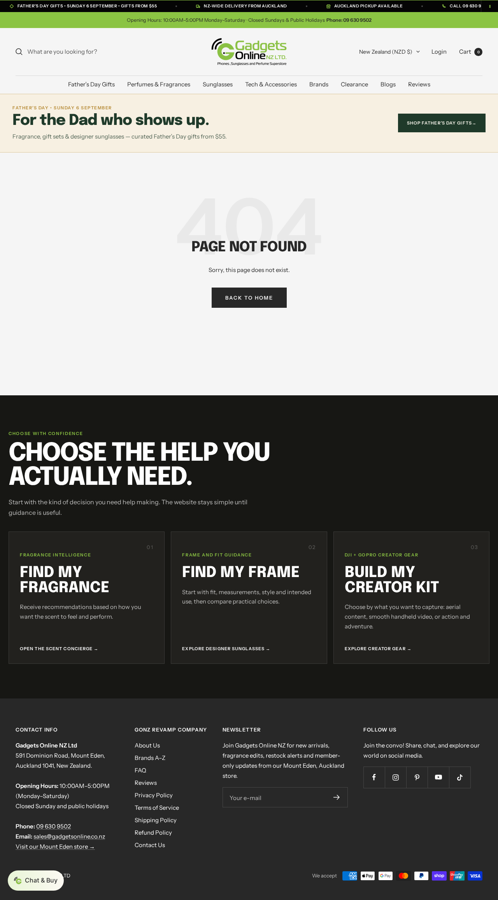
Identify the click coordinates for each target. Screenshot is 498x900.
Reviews (419, 84)
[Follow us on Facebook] (374, 777)
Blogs (388, 84)
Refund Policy (153, 832)
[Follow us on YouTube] (438, 777)
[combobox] (85, 52)
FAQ (140, 770)
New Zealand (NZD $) (385, 51)
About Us (147, 745)
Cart (469, 51)
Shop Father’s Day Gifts (442, 123)
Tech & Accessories (271, 84)
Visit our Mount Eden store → (55, 846)
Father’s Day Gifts (91, 84)
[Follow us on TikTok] (459, 777)
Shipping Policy (156, 820)
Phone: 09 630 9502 (349, 20)
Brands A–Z (150, 757)
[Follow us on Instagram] (395, 777)
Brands (318, 84)
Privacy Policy (154, 795)
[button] (36, 880)
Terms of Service (157, 807)
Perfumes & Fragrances (158, 84)
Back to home (249, 298)
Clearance (354, 84)
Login (439, 51)
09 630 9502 (53, 826)
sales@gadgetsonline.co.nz (69, 836)
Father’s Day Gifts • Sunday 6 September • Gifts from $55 (87, 6)
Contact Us (150, 845)
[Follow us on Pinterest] (417, 777)
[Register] (336, 797)
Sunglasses (218, 84)
